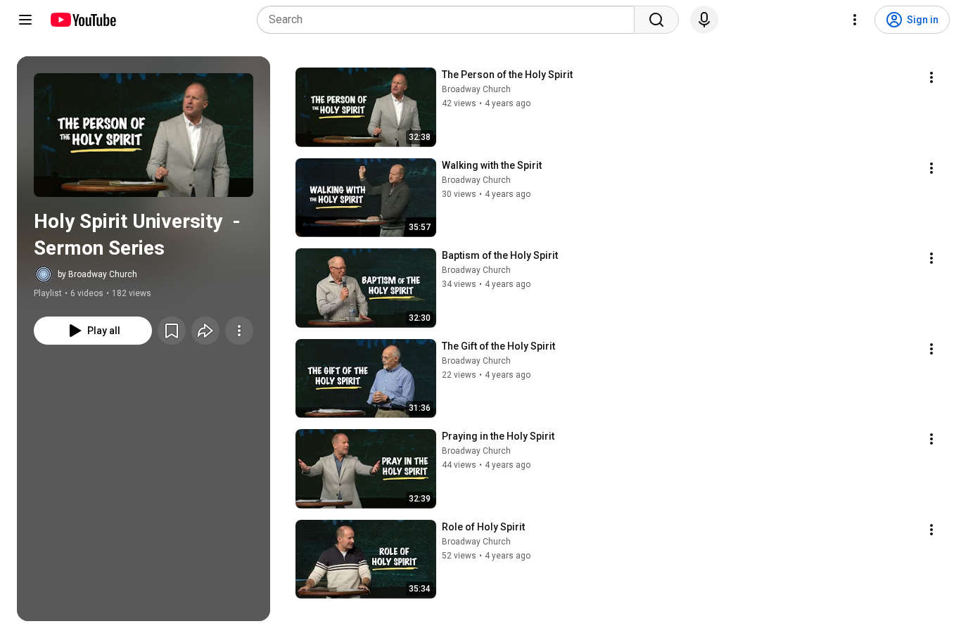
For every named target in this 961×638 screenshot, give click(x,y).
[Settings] (854, 19)
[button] (143, 135)
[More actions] (239, 331)
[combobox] (450, 19)
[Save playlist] (172, 331)
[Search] (656, 20)
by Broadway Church (97, 274)
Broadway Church (476, 89)
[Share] (205, 331)
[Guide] (25, 19)
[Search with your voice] (704, 20)
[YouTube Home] (82, 19)
